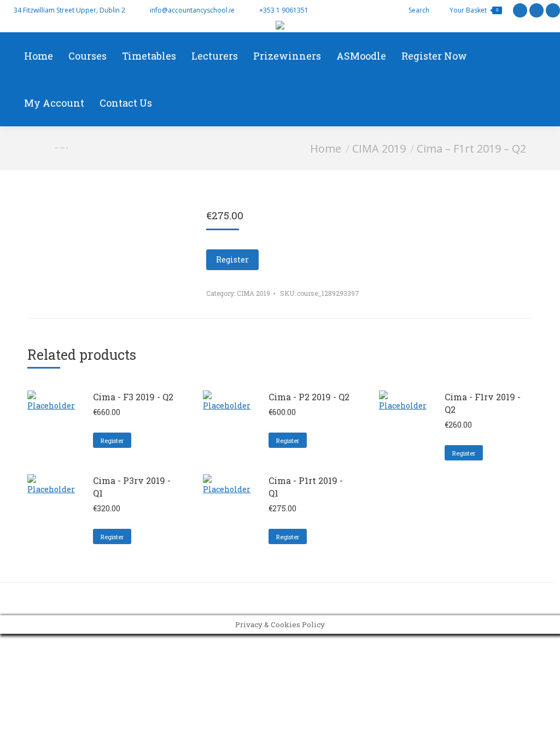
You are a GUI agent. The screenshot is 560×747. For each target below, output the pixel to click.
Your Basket (474, 10)
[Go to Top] (544, 731)
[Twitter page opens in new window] (520, 10)
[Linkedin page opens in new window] (553, 10)
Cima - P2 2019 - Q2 (309, 396)
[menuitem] (38, 56)
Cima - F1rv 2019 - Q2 (483, 403)
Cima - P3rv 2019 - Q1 (132, 487)
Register (232, 259)
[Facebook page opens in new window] (536, 10)
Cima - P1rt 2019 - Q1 (306, 487)
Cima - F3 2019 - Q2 (133, 396)
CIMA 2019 (253, 293)
